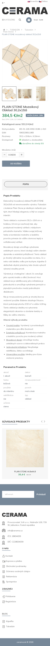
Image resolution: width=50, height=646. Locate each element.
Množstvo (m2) (9, 150)
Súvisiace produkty (16, 421)
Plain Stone (8, 32)
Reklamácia (11, 576)
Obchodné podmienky (16, 566)
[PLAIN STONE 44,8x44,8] (25, 447)
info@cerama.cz (15, 530)
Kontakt (9, 556)
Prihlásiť (41, 494)
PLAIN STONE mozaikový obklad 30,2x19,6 (21, 34)
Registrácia (11, 601)
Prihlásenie (10, 596)
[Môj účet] (4, 3)
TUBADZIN (15, 30)
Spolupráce (11, 581)
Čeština (44, 1)
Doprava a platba (14, 561)
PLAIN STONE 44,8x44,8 (25, 471)
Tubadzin (29, 30)
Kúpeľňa (9, 621)
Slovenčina (34, 1)
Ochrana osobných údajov (18, 571)
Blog (5, 613)
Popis (26, 184)
